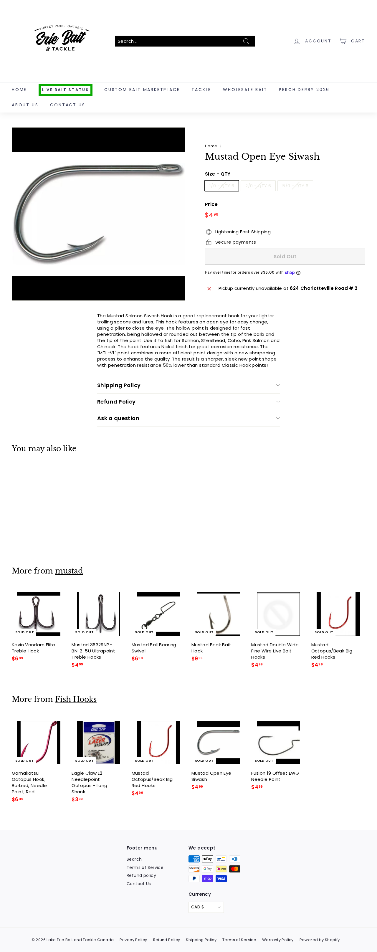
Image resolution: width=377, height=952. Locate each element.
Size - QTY (218, 174)
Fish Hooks (76, 699)
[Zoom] (98, 214)
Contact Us (67, 105)
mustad (69, 571)
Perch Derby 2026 (304, 89)
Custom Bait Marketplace (142, 89)
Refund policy (141, 875)
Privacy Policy (133, 940)
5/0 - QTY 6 (295, 186)
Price (211, 204)
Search (134, 859)
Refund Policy (116, 401)
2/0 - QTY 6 (258, 186)
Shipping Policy (119, 385)
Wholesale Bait (245, 89)
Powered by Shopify (320, 940)
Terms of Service (145, 867)
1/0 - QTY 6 (221, 186)
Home (19, 89)
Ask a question (118, 418)
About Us (25, 105)
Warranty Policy (278, 940)
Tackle (201, 89)
